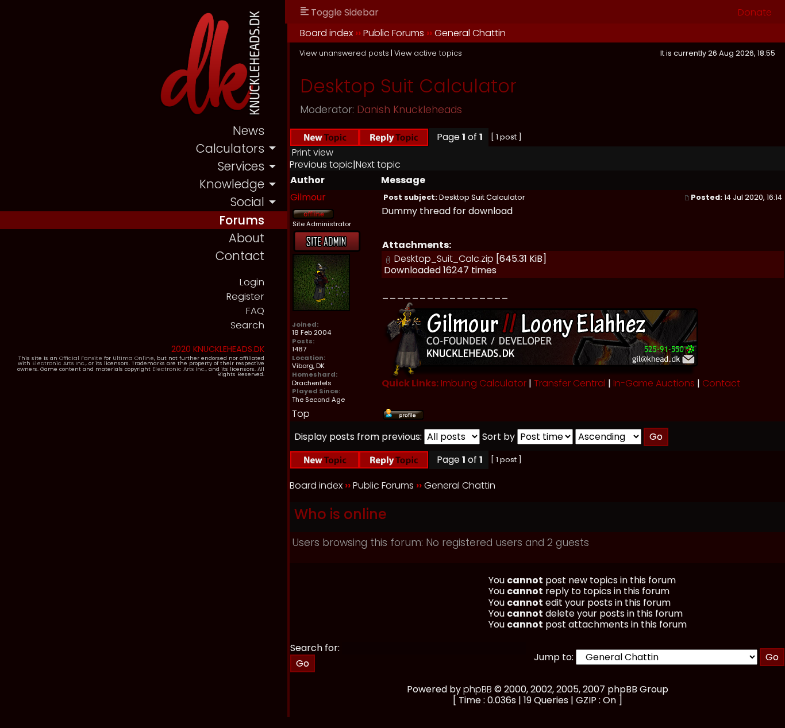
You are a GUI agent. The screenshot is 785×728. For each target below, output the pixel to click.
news (248, 130)
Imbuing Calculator (483, 383)
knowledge (231, 184)
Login (251, 282)
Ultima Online (133, 358)
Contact (721, 383)
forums (241, 220)
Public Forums (393, 33)
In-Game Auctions (654, 383)
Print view (312, 152)
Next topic (378, 164)
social (247, 201)
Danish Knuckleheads (409, 110)
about (246, 238)
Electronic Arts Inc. (59, 363)
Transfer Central (570, 383)
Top (301, 413)
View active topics (428, 53)
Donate (755, 12)
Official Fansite (80, 358)
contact (240, 255)
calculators (230, 148)
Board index (326, 33)
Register (245, 296)
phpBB (477, 689)
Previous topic (321, 164)
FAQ (254, 310)
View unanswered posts (344, 53)
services (240, 166)
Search (247, 325)
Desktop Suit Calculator (408, 86)
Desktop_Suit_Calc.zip (444, 258)
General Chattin (470, 33)
